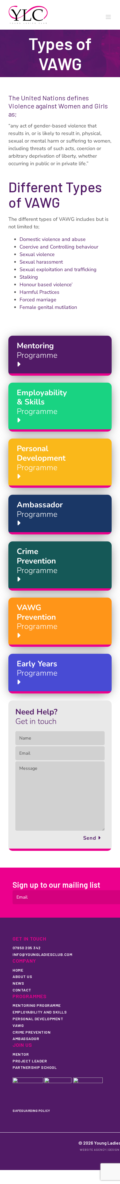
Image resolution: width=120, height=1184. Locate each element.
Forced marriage (38, 299)
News (18, 983)
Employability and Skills (40, 1012)
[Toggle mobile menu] (109, 17)
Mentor (21, 1054)
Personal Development (38, 1018)
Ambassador (26, 1038)
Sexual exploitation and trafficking (58, 269)
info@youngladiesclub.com (42, 954)
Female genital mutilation (48, 307)
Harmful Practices (39, 292)
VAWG (18, 1025)
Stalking (29, 277)
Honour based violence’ (46, 284)
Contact (22, 990)
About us (22, 976)
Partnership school (35, 1067)
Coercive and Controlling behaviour (59, 246)
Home (18, 970)
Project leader (30, 1061)
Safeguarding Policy (31, 1110)
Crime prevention (32, 1032)
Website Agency (93, 1149)
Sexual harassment (41, 262)
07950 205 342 (27, 947)
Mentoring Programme (37, 1005)
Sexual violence (37, 254)
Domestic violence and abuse (53, 239)
